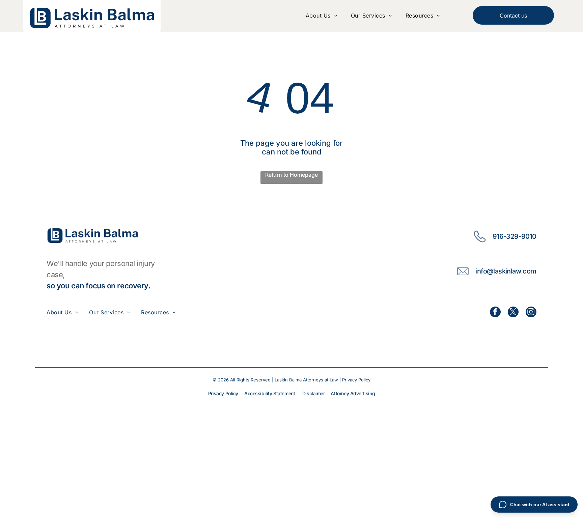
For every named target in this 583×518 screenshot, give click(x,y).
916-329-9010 (514, 236)
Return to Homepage (291, 174)
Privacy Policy (356, 379)
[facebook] (495, 313)
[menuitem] (321, 15)
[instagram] (531, 313)
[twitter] (513, 313)
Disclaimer (313, 393)
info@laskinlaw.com (505, 271)
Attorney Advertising (353, 393)
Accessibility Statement (269, 393)
